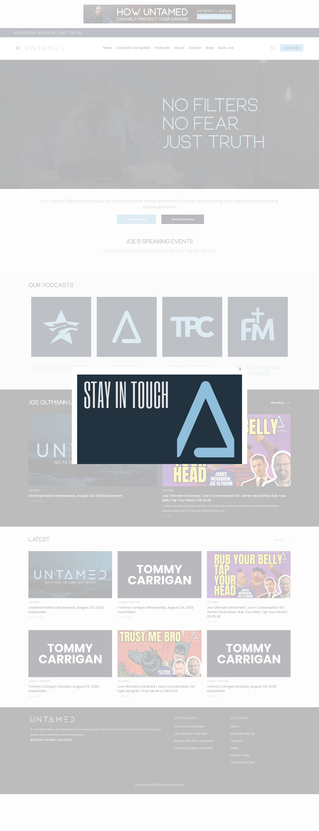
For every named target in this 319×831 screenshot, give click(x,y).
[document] (159, 415)
